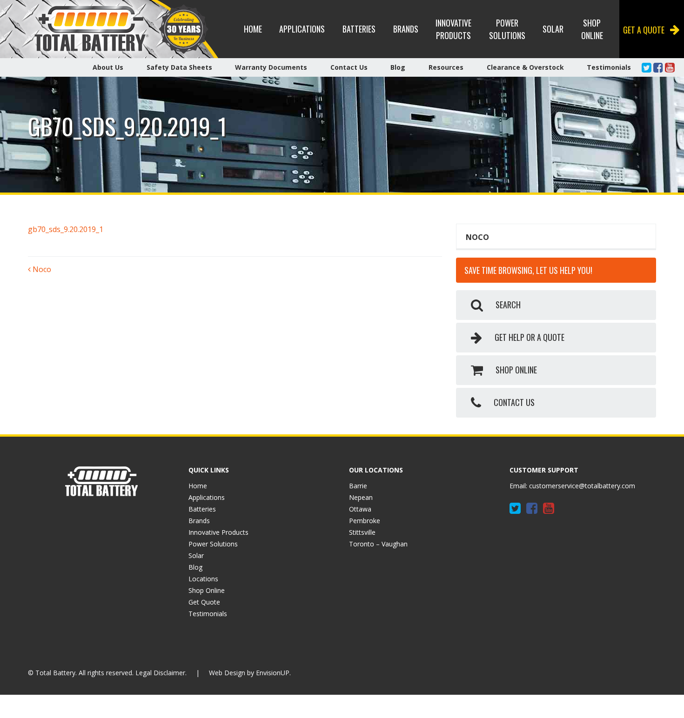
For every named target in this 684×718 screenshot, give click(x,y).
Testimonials (609, 67)
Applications (302, 29)
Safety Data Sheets (179, 67)
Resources (446, 67)
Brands (405, 29)
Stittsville (362, 532)
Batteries (359, 29)
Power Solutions (507, 29)
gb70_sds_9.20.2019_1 (65, 229)
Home (253, 29)
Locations (203, 578)
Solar (553, 29)
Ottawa (360, 509)
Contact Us (349, 67)
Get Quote (204, 602)
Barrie (358, 485)
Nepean (361, 497)
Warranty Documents (271, 67)
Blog (397, 67)
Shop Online (592, 29)
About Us (108, 67)
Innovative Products (453, 29)
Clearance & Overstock (525, 67)
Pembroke (364, 520)
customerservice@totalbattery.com (582, 485)
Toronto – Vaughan (378, 543)
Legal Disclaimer (160, 672)
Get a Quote (643, 30)
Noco (41, 269)
